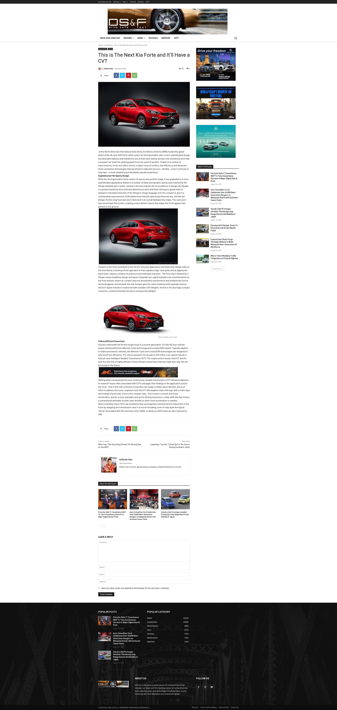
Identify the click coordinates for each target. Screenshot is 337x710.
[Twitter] (122, 75)
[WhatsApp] (134, 75)
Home (100, 45)
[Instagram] (205, 686)
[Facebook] (116, 75)
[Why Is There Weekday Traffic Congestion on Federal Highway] (202, 259)
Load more (216, 269)
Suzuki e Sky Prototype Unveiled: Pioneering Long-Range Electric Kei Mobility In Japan (175, 514)
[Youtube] (211, 686)
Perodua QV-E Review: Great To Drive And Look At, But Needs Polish (224, 228)
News (110, 49)
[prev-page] (99, 525)
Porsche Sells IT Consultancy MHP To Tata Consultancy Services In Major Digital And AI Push (112, 514)
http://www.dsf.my (125, 463)
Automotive (108, 45)
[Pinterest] (128, 75)
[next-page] (104, 525)
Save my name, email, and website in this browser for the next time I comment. (135, 588)
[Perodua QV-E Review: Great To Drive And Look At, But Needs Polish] (202, 228)
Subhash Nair (108, 69)
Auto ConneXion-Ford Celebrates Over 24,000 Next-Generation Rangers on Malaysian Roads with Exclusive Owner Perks (224, 195)
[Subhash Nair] (100, 68)
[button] (235, 38)
